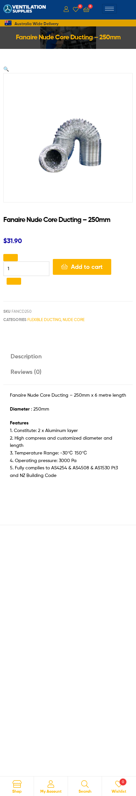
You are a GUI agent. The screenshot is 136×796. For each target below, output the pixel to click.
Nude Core (74, 319)
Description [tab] (26, 356)
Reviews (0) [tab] (26, 372)
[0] (76, 9)
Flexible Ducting (44, 319)
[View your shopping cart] (86, 9)
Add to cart (87, 267)
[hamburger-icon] (109, 9)
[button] (6, 69)
